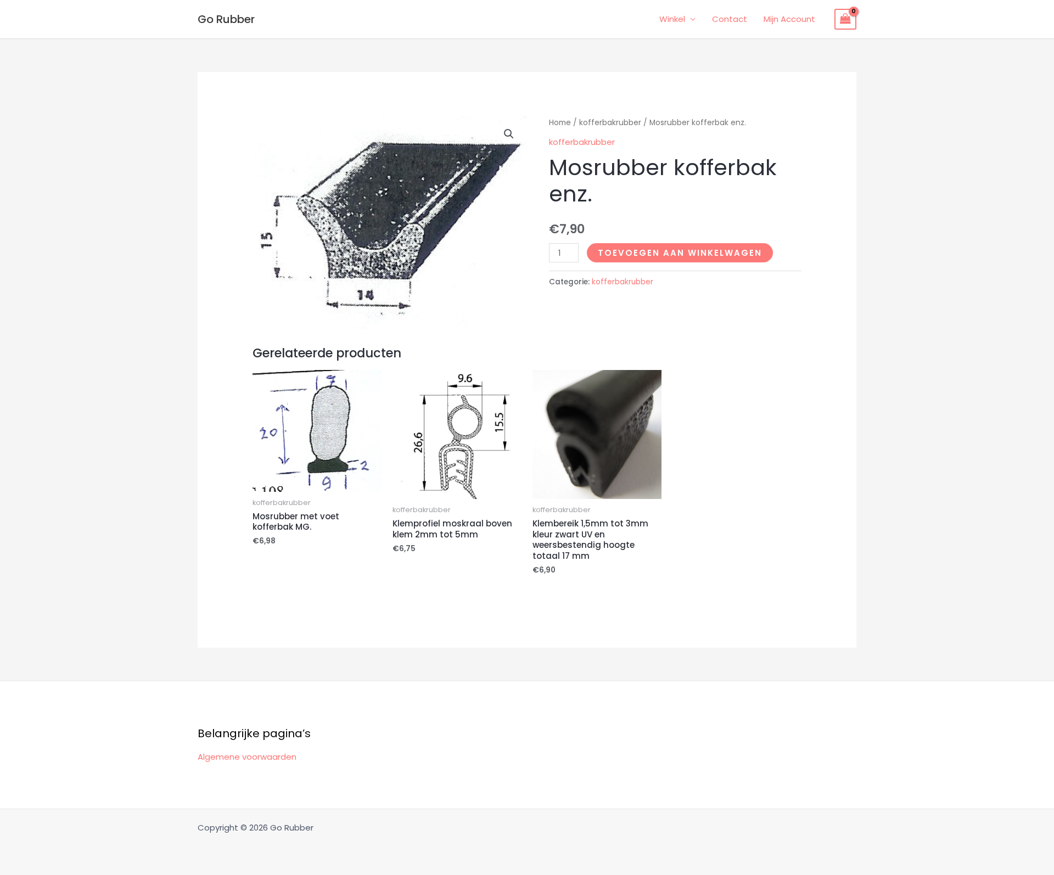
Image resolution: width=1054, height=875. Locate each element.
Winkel (672, 19)
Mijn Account (789, 19)
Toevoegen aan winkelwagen (680, 253)
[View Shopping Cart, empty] (845, 19)
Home (560, 122)
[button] (509, 134)
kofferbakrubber (610, 122)
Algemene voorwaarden (247, 756)
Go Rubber (226, 19)
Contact (729, 19)
